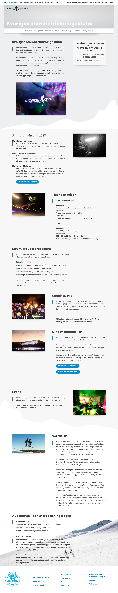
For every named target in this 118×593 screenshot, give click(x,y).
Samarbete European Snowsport (77, 2)
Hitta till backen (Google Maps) (68, 371)
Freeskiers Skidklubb (16, 2)
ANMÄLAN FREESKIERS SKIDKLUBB (27, 181)
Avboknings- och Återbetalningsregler (77, 31)
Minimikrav (49, 31)
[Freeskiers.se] (18, 579)
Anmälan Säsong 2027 (34, 31)
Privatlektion (39, 2)
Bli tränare (65, 586)
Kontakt (92, 580)
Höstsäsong (49, 2)
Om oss (111, 2)
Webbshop (93, 2)
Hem (5, 2)
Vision (57, 31)
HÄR (99, 61)
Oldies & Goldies (39, 585)
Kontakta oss (102, 2)
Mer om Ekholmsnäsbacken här (67, 366)
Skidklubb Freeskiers (41, 578)
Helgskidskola (28, 2)
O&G (56, 2)
